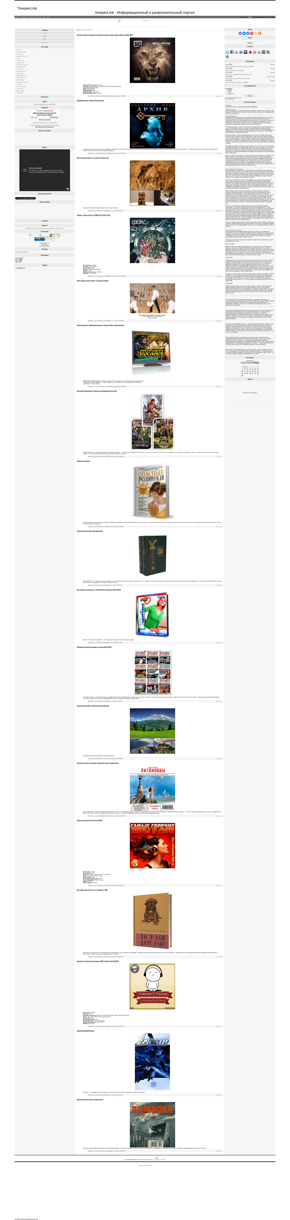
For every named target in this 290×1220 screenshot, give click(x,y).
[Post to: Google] (236, 52)
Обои (18, 84)
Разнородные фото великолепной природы (93, 706)
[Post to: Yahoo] (245, 52)
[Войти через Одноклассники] (259, 33)
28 (255, 373)
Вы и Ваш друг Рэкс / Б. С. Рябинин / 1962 (92, 890)
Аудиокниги (20, 52)
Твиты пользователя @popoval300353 (45, 104)
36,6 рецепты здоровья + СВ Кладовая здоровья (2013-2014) (99, 590)
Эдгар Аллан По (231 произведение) (90, 531)
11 (247, 369)
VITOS (112, 1095)
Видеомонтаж (20, 56)
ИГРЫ (229, 92)
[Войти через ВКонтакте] (244, 33)
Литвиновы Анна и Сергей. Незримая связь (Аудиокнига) (98, 763)
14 (255, 369)
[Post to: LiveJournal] (268, 52)
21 (255, 371)
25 (247, 373)
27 (252, 373)
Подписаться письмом (45, 119)
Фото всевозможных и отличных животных (93, 158)
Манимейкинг (20, 75)
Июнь (87, 29)
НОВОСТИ (231, 94)
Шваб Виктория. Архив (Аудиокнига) (90, 100)
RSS (47, 17)
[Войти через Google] (256, 33)
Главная (17, 17)
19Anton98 (114, 96)
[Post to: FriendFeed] (241, 52)
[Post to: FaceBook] (232, 52)
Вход (44, 17)
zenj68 (113, 885)
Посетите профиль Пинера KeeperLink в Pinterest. (44, 125)
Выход (40, 17)
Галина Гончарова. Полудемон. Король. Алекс (238, 66)
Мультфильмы (21, 82)
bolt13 (115, 153)
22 (258, 371)
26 (250, 373)
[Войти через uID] (240, 33)
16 (242, 371)
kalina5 (115, 386)
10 (244, 369)
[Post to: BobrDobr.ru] (250, 52)
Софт (18, 88)
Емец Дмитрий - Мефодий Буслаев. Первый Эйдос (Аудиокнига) (100, 325)
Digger (112, 210)
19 (250, 371)
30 (242, 375)
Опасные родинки (83, 461)
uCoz (154, 1159)
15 (258, 369)
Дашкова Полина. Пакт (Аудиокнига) (90, 1099)
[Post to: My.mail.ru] (263, 52)
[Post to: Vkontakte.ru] (227, 56)
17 (244, 371)
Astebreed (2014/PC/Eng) (85, 1031)
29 (258, 373)
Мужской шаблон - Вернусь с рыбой (235, 82)
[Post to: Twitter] (227, 52)
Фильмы (19, 90)
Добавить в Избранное (21, 252)
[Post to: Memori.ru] (254, 52)
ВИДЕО (230, 90)
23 (242, 373)
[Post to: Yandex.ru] (259, 52)
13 (252, 369)
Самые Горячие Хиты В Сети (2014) (89, 820)
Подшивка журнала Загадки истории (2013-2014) (94, 647)
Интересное (20, 71)
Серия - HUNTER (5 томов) (233, 70)
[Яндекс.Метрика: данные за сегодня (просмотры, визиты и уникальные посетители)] (45, 235)
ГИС (18, 58)
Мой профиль (25, 17)
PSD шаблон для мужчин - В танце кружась (93, 281)
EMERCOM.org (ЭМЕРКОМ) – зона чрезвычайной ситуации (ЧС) (44, 228)
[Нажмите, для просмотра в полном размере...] (152, 82)
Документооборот (22, 64)
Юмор (18, 93)
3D (17, 49)
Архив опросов (237, 97)
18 (247, 371)
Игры (18, 69)
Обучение (19, 86)
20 (252, 371)
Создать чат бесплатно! (145, 1165)
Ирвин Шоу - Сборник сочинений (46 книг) (237, 74)
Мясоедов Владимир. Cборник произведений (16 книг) (97, 391)
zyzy (112, 585)
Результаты (228, 97)
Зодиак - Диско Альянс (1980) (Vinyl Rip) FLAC (93, 215)
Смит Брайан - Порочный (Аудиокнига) (236, 78)
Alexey (113, 320)
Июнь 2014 (250, 360)
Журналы (19, 67)
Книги (18, 73)
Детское (19, 60)
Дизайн (19, 62)
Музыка (19, 80)
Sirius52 (112, 456)
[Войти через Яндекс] (252, 33)
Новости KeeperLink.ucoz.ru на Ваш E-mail (45, 122)
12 (250, 369)
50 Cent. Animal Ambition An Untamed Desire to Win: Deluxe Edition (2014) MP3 (105, 35)
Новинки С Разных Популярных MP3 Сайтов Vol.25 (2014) (98, 961)
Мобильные (20, 77)
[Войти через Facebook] (248, 33)
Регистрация (33, 17)
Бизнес (19, 54)
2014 (83, 29)
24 (244, 373)
